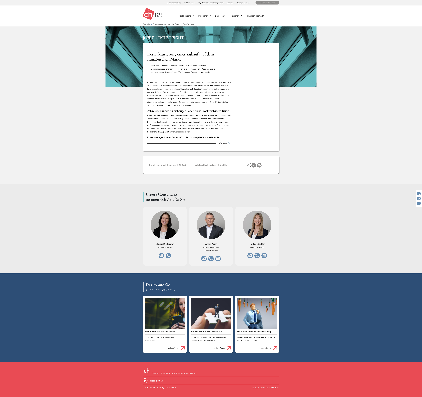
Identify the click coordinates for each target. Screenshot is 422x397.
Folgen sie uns (156, 380)
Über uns (230, 3)
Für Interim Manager (267, 3)
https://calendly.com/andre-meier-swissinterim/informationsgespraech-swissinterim (218, 258)
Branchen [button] (219, 16)
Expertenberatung (174, 3)
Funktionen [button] (203, 16)
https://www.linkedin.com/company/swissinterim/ (419, 203)
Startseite (146, 24)
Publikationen (189, 3)
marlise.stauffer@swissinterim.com (250, 255)
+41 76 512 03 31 (168, 255)
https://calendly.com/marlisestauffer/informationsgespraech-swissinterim (264, 255)
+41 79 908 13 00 (257, 255)
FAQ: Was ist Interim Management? (210, 3)
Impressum (171, 387)
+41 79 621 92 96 (211, 258)
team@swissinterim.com (419, 198)
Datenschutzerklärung (153, 387)
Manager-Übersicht (255, 16)
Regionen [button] (235, 16)
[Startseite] (153, 14)
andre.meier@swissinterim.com (204, 258)
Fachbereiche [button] (185, 16)
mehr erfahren (173, 348)
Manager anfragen (243, 3)
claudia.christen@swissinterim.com (161, 255)
